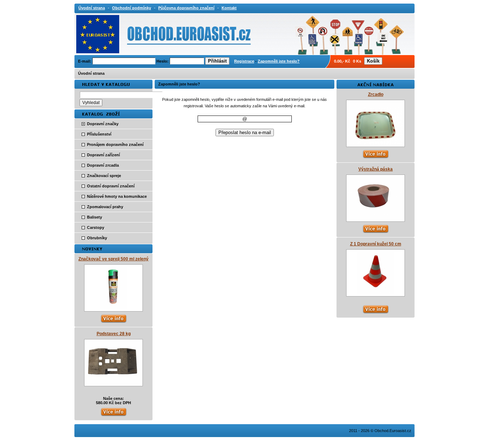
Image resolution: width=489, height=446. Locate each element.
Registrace (244, 61)
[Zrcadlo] (375, 143)
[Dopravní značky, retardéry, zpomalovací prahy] (141, 34)
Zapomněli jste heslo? (279, 61)
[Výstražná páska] (375, 218)
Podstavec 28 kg (114, 333)
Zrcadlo (375, 94)
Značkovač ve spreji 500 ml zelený (113, 258)
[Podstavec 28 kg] (113, 382)
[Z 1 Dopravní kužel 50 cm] (375, 292)
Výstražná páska (375, 169)
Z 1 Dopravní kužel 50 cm (375, 243)
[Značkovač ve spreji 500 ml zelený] (113, 307)
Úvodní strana (91, 73)
